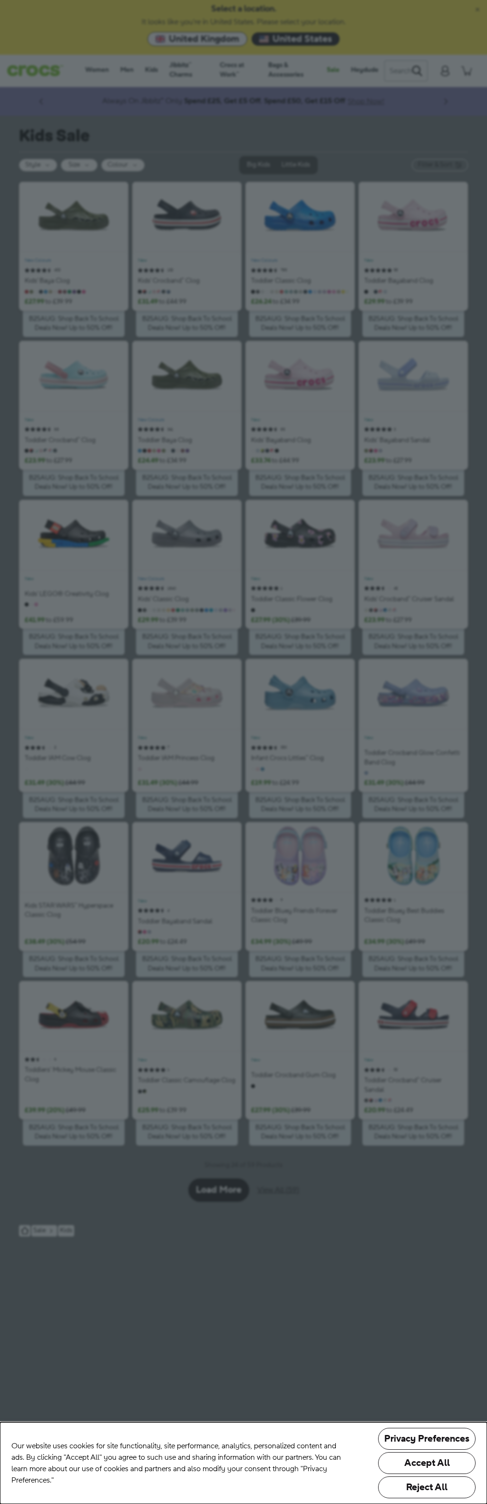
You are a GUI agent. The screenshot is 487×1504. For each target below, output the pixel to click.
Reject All (427, 1487)
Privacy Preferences (426, 1439)
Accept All (427, 1463)
